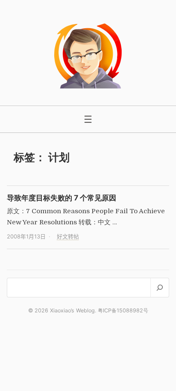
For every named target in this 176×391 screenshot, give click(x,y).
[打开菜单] (88, 119)
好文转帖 (68, 236)
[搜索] (159, 287)
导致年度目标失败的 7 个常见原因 (61, 197)
